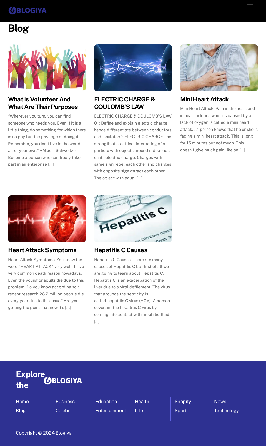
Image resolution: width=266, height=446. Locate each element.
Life (139, 410)
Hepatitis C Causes (120, 250)
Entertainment (110, 410)
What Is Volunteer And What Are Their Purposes (43, 102)
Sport (181, 410)
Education (106, 401)
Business (65, 401)
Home (22, 401)
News (220, 401)
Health (142, 401)
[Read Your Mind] (27, 13)
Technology (226, 410)
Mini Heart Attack (204, 99)
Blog (21, 410)
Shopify (183, 401)
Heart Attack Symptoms (42, 250)
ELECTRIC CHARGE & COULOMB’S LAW (124, 102)
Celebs (63, 410)
